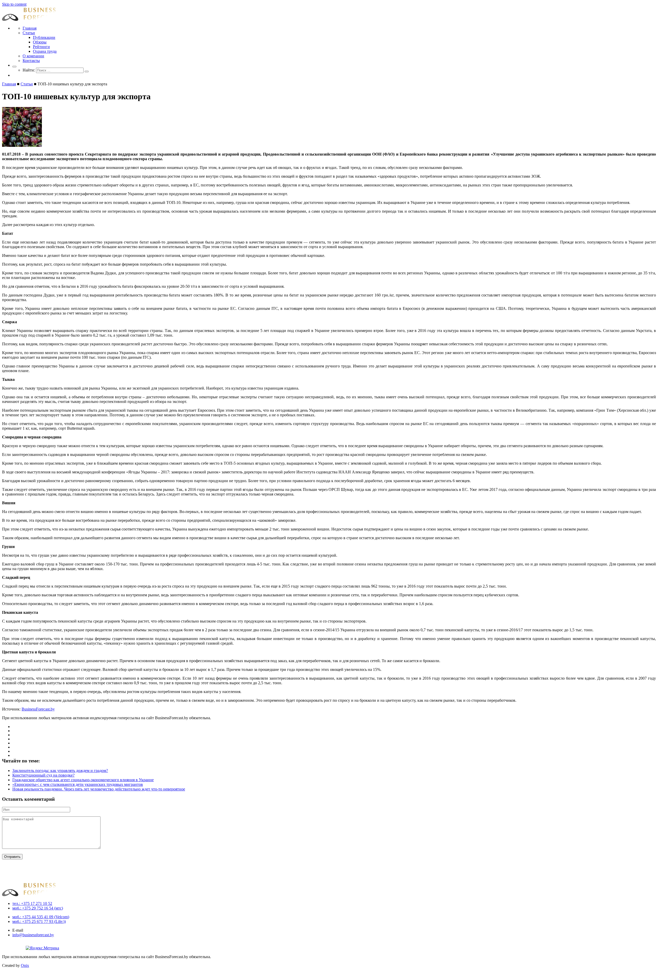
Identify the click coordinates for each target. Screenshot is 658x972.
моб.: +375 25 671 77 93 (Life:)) (39, 921)
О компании (33, 56)
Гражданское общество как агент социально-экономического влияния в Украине (83, 780)
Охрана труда (45, 51)
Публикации (44, 37)
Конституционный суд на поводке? (43, 775)
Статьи (29, 33)
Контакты (31, 60)
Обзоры (40, 42)
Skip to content (14, 4)
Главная (29, 28)
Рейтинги (41, 46)
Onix (25, 965)
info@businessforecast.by (33, 935)
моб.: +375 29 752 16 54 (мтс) (37, 908)
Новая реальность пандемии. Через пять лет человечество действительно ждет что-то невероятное (98, 789)
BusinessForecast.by (38, 709)
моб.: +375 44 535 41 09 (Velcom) (40, 917)
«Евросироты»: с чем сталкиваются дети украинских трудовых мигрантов (77, 784)
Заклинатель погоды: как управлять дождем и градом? (60, 770)
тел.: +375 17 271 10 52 (32, 903)
